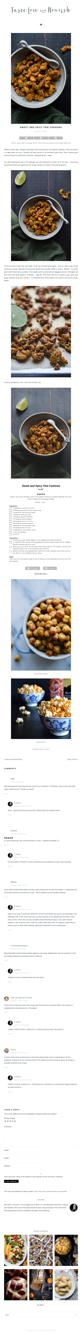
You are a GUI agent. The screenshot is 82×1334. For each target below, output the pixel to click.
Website (7, 1166)
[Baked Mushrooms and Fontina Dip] (66, 1250)
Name (7, 1150)
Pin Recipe (51, 568)
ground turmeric (27, 521)
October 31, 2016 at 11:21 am (22, 973)
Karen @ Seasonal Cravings (21, 998)
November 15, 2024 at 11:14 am (22, 806)
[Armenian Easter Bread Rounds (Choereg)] (15, 1284)
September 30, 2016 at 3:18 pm (19, 1000)
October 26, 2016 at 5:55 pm (18, 948)
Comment (7, 1126)
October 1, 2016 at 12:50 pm (22, 1025)
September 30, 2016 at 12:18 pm (23, 1079)
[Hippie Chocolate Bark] (41, 1250)
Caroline (17, 803)
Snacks (48, 749)
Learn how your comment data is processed (50, 1191)
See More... (41, 1305)
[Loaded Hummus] (15, 1250)
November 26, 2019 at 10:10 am (22, 909)
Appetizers (42, 749)
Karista (13, 1050)
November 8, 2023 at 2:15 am (18, 833)
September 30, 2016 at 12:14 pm (19, 1052)
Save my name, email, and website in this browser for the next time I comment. (33, 1177)
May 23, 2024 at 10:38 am (17, 781)
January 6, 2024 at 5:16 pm (21, 857)
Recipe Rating (9, 1118)
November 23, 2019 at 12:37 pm (19, 885)
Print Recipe (33, 568)
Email (7, 1158)
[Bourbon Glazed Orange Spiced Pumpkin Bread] (41, 1284)
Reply (6, 793)
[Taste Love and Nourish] (41, 15)
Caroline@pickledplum (19, 946)
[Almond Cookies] (66, 1284)
